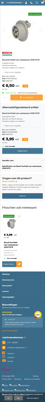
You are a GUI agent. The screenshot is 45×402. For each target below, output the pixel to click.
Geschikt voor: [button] (8, 160)
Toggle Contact (22, 291)
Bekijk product (22, 151)
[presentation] (4, 29)
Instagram (10, 357)
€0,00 (42, 2)
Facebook (10, 353)
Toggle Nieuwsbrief (22, 286)
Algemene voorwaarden (32, 379)
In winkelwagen (28, 97)
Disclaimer (17, 379)
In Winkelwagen (19, 264)
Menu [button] (2, 2)
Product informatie (9, 264)
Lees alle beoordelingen (10, 331)
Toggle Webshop (22, 274)
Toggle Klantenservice (22, 280)
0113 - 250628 (31, 3)
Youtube (10, 361)
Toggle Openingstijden (22, 297)
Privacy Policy (7, 379)
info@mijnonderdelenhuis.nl (16, 348)
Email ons (22, 196)
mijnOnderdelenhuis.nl (15, 2)
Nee (18, 398)
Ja (8, 398)
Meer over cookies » (33, 398)
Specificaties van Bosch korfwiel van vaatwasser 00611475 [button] (22, 167)
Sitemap (35, 376)
